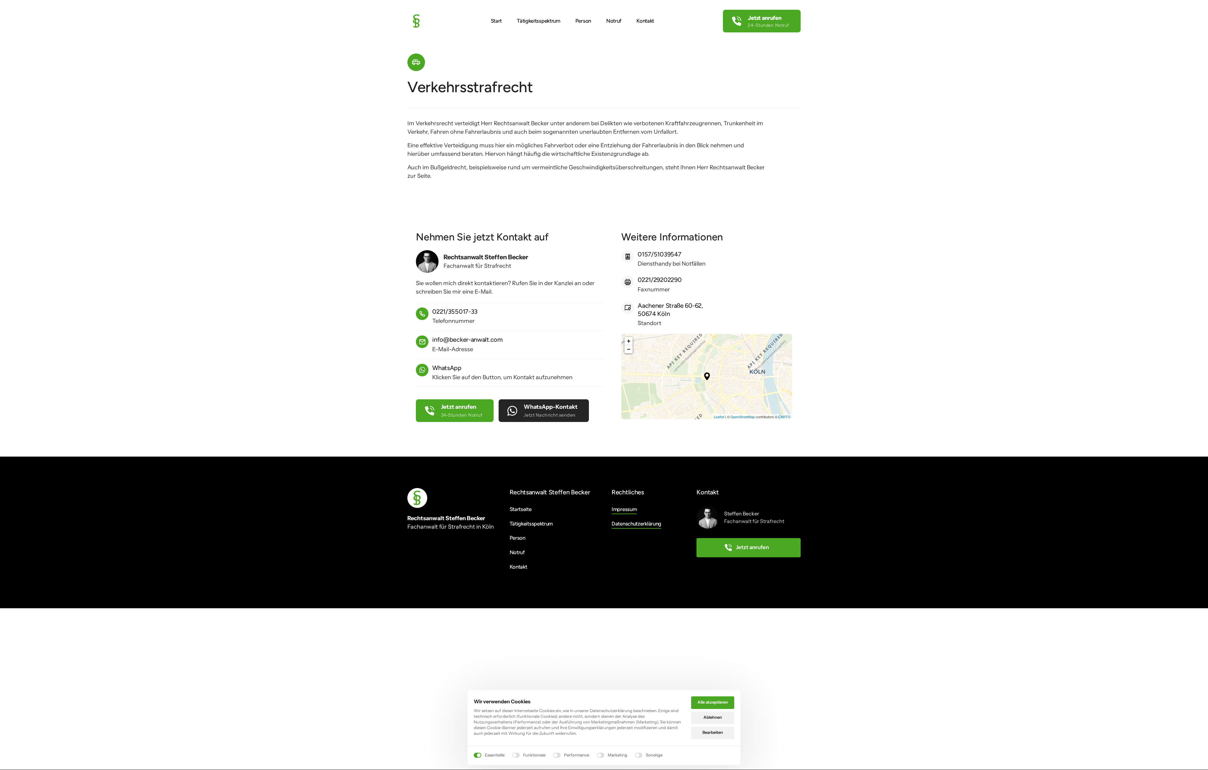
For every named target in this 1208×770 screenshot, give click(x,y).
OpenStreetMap (742, 416)
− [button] (628, 349)
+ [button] (628, 341)
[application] (706, 376)
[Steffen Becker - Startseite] (416, 21)
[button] (707, 376)
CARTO (784, 416)
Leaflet (719, 416)
